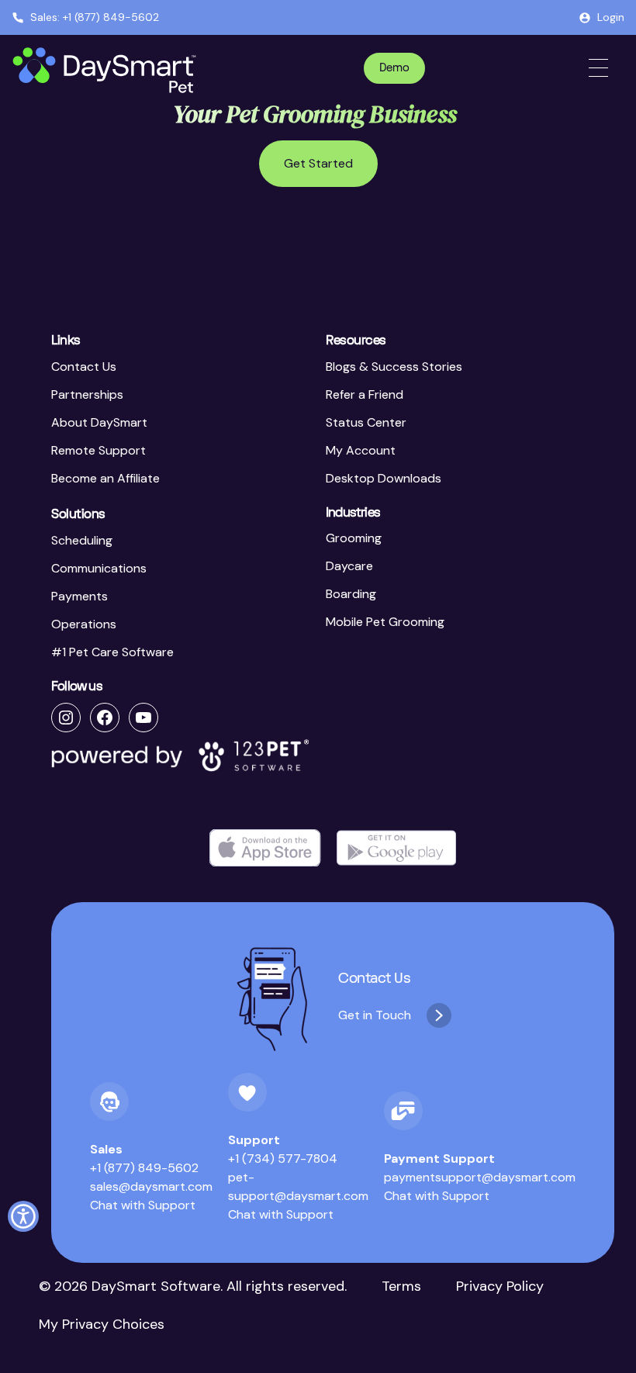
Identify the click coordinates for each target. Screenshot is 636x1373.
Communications (99, 568)
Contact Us (83, 366)
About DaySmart (99, 422)
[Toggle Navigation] (598, 68)
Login (610, 17)
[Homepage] (105, 70)
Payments (79, 596)
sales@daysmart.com (151, 1186)
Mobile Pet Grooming (385, 622)
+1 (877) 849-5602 (144, 1168)
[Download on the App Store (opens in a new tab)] (265, 848)
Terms (401, 1286)
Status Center (366, 422)
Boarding (351, 594)
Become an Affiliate (105, 478)
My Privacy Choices (101, 1324)
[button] (23, 1216)
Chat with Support (142, 1205)
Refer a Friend (364, 394)
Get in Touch (374, 1015)
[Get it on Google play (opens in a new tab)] (396, 848)
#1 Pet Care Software (112, 652)
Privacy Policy (500, 1286)
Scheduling (81, 540)
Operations (83, 624)
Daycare (349, 566)
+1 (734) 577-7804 (282, 1158)
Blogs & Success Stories (394, 366)
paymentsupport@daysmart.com (480, 1177)
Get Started (318, 163)
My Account (361, 450)
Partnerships (87, 394)
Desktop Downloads (383, 478)
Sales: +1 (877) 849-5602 (94, 17)
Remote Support (98, 450)
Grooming (354, 538)
